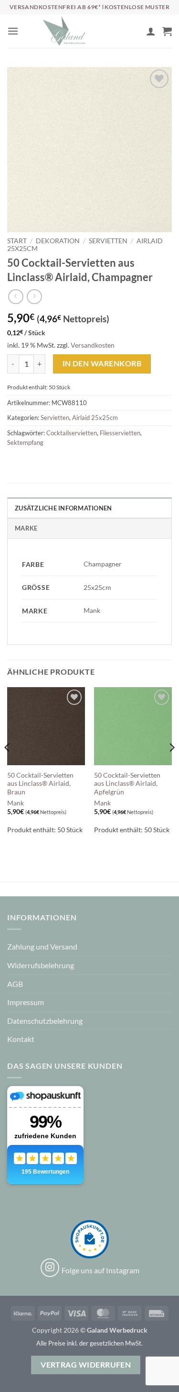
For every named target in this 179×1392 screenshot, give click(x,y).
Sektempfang (25, 442)
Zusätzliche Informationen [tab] (63, 508)
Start (17, 241)
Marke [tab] (26, 528)
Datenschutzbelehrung (45, 1020)
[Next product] (15, 296)
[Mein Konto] (151, 31)
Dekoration (58, 241)
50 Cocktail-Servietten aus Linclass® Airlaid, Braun (40, 783)
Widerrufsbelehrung (40, 965)
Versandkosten (93, 345)
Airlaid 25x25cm (95, 417)
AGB (15, 983)
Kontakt (20, 1038)
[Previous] (7, 766)
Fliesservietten (120, 433)
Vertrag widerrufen (86, 1364)
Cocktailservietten (71, 433)
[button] (13, 31)
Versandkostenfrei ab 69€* (56, 7)
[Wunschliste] (134, 33)
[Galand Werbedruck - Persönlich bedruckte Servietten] (64, 31)
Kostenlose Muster (137, 7)
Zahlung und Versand (42, 946)
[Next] (171, 766)
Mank (15, 803)
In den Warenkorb (102, 363)
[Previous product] (34, 296)
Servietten (108, 241)
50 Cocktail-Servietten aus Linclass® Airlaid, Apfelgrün (127, 783)
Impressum (25, 1002)
